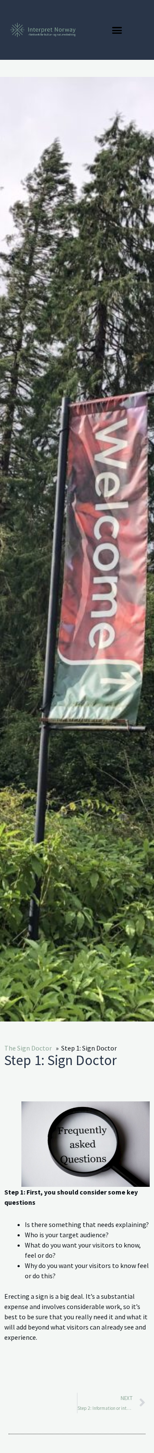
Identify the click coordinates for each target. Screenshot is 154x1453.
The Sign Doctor (28, 1048)
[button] (117, 30)
